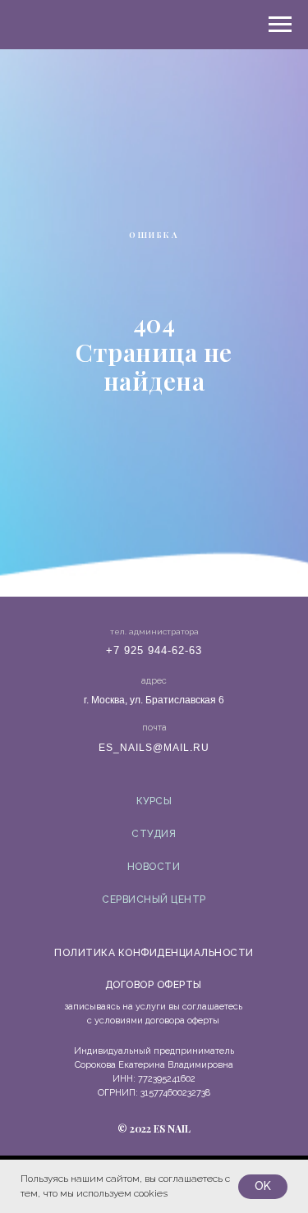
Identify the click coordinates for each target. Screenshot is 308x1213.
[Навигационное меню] (280, 24)
